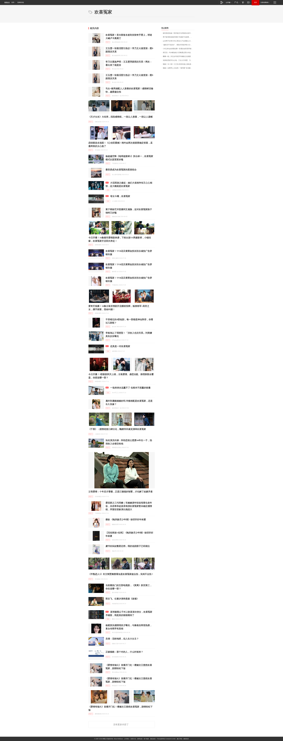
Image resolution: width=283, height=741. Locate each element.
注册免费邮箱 (264, 2)
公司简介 (126, 739)
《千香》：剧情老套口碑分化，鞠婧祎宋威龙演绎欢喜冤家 (117, 429)
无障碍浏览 (20, 2)
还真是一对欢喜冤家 (120, 346)
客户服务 (146, 739)
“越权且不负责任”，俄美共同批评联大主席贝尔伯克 (179, 45)
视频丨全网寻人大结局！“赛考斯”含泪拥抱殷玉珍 (179, 68)
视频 (108, 190)
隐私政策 (153, 739)
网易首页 (7, 2)
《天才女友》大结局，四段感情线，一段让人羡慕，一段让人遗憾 (120, 117)
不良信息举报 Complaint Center (166, 739)
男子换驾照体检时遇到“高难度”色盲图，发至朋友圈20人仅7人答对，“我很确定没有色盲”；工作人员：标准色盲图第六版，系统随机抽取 (179, 37)
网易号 (108, 42)
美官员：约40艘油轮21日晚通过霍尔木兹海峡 (178, 52)
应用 (12, 2)
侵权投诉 (186, 739)
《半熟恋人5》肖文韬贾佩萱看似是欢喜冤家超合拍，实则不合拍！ (121, 574)
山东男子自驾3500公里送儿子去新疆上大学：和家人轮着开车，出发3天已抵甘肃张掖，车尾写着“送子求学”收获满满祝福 (179, 41)
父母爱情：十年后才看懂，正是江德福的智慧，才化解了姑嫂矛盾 (120, 491)
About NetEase (118, 739)
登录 (255, 2)
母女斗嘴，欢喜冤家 (120, 196)
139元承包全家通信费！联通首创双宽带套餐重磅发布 (179, 49)
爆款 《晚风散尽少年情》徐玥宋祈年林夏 (126, 519)
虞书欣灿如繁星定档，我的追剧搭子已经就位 (128, 546)
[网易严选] (236, 2)
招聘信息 (139, 739)
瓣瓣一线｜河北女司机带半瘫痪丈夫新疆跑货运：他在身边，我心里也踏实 (179, 56)
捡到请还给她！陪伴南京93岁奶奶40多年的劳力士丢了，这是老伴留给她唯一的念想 (179, 33)
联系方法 (133, 739)
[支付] (243, 2)
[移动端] (222, 2)
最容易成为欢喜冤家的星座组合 (121, 169)
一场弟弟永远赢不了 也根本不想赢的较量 (130, 387)
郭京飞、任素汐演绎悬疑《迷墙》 (122, 598)
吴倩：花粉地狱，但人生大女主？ (122, 638)
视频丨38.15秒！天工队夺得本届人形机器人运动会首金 (179, 64)
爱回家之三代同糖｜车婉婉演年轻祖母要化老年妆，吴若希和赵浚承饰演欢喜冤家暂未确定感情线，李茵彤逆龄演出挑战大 (129, 506)
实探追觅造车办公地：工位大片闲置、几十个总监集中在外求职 (179, 60)
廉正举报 (179, 739)
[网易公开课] (229, 2)
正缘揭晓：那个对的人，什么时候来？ (124, 652)
